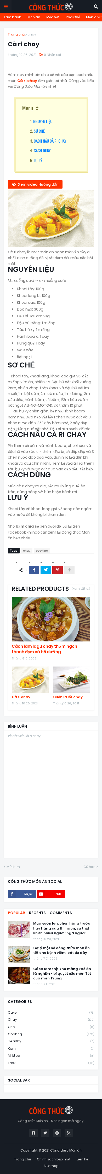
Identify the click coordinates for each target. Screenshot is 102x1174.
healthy (51, 1041)
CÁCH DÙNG (43, 150)
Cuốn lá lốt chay (68, 697)
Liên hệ (82, 1159)
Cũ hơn (89, 866)
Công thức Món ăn (66, 1150)
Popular (16, 912)
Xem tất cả (81, 588)
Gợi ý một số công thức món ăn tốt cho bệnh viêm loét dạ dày (61, 950)
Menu (27, 108)
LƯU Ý (38, 160)
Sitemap (51, 1165)
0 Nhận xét (52, 54)
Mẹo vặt (53, 17)
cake (51, 1012)
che (51, 1026)
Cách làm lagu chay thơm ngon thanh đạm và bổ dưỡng (44, 649)
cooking (42, 550)
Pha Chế (73, 17)
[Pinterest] (57, 570)
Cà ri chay (27, 80)
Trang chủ (16, 34)
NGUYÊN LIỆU (42, 121)
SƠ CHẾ (39, 131)
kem (51, 1048)
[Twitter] (46, 570)
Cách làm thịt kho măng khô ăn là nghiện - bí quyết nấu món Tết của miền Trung (62, 974)
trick (51, 1062)
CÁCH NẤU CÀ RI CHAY (50, 141)
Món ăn (33, 17)
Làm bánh (12, 17)
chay (32, 34)
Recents (37, 912)
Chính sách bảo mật (54, 1159)
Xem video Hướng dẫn (38, 184)
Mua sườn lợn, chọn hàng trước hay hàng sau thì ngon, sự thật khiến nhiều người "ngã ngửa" (61, 928)
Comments (61, 912)
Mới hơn (13, 866)
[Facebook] (34, 570)
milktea (51, 1055)
